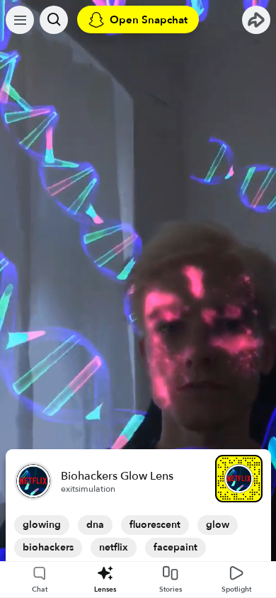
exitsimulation (88, 489)
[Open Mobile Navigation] (20, 20)
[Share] (256, 20)
